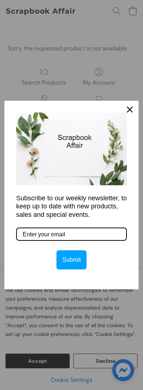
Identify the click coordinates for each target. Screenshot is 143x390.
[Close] (130, 109)
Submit (71, 260)
